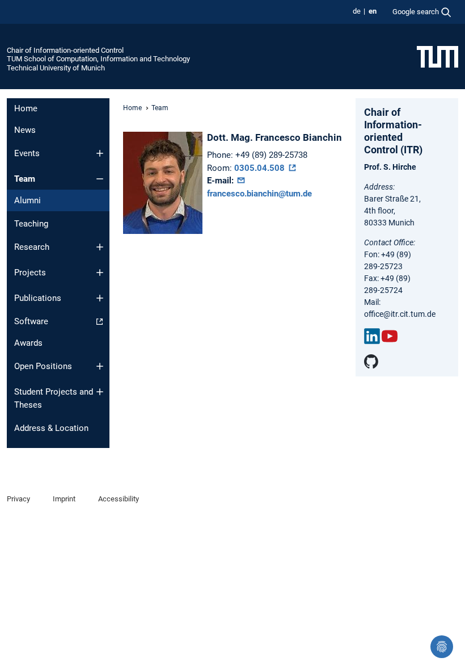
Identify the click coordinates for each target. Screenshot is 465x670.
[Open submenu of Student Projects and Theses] (100, 392)
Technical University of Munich (56, 68)
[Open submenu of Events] (100, 153)
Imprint (64, 499)
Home (25, 108)
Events (27, 153)
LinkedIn (372, 336)
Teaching (31, 224)
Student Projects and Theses (53, 398)
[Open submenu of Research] (100, 247)
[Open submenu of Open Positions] (100, 366)
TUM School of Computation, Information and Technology (98, 59)
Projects (30, 272)
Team (24, 179)
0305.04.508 (260, 168)
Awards (28, 343)
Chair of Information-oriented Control (65, 50)
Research (31, 247)
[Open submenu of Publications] (100, 298)
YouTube (390, 336)
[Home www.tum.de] (437, 56)
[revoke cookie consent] (441, 646)
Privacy (18, 499)
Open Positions (43, 366)
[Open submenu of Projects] (100, 272)
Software (31, 321)
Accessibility (118, 499)
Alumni (27, 200)
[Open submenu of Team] (100, 179)
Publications (37, 298)
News (25, 130)
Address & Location (51, 428)
